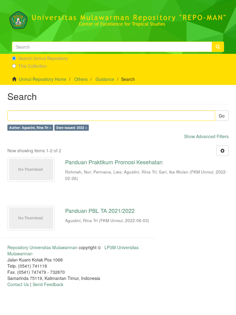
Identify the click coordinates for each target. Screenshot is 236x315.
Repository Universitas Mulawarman (42, 247)
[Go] (218, 47)
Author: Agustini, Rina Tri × (30, 127)
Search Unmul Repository (43, 58)
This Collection (32, 66)
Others (81, 79)
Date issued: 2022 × (71, 127)
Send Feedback (48, 284)
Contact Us (18, 284)
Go (222, 116)
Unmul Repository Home (42, 79)
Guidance (105, 79)
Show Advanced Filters (206, 136)
